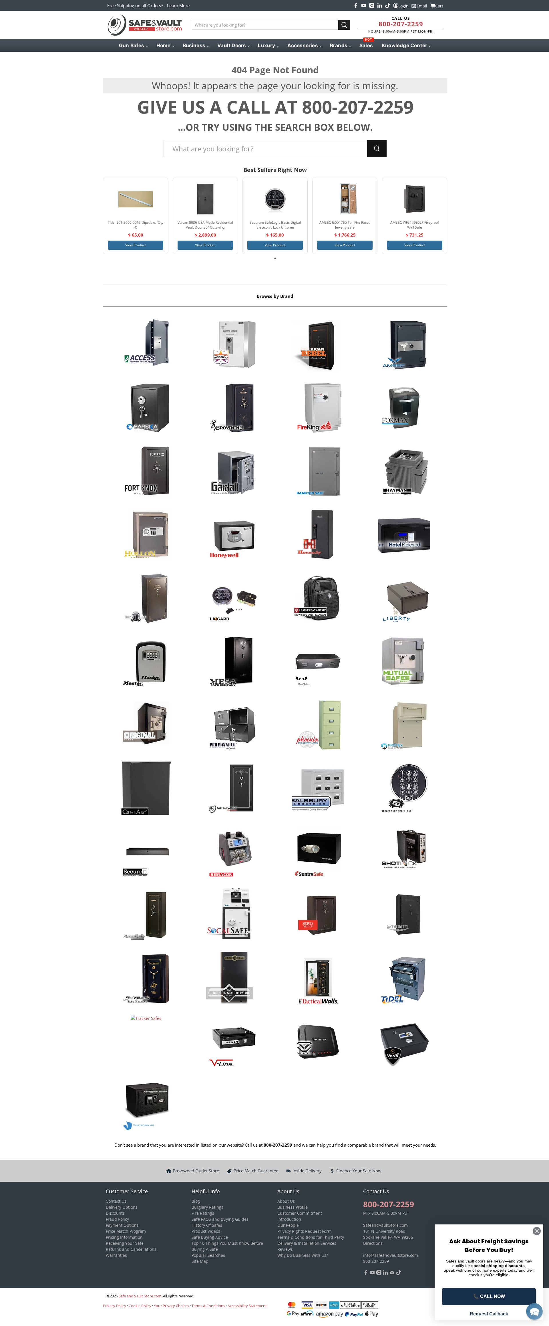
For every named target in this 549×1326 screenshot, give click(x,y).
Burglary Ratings (207, 1207)
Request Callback (489, 1313)
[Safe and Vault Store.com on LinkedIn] (379, 5)
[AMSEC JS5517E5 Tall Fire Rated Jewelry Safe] (345, 199)
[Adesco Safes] (232, 345)
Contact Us (116, 1201)
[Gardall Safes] (232, 472)
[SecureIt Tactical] (146, 852)
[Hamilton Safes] (318, 472)
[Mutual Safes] (404, 662)
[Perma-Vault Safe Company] (232, 725)
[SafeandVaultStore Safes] (232, 789)
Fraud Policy (117, 1219)
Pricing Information (124, 1237)
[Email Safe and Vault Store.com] (392, 1273)
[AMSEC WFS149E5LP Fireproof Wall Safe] (414, 199)
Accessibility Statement (247, 1305)
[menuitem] (133, 45)
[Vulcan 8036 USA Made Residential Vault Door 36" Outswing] (205, 199)
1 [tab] (275, 258)
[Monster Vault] (318, 662)
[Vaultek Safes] (318, 1042)
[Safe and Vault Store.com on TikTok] (387, 5)
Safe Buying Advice (210, 1237)
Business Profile (292, 1207)
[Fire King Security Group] (318, 408)
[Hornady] (318, 535)
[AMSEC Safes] (404, 345)
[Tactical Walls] (318, 979)
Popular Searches (208, 1255)
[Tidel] (404, 979)
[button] (534, 1311)
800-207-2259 (401, 23)
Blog (196, 1201)
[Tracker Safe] (146, 1042)
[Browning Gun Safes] (232, 408)
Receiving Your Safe (125, 1243)
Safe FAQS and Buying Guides (220, 1219)
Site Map (200, 1261)
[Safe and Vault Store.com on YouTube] (363, 5)
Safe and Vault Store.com (140, 1296)
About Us (286, 1201)
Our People (288, 1225)
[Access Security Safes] (146, 345)
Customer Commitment (299, 1213)
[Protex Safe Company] (404, 725)
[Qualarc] (146, 789)
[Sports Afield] (318, 915)
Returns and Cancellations (131, 1249)
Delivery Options (122, 1207)
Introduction (289, 1219)
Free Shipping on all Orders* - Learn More (148, 5)
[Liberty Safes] (404, 599)
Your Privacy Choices (171, 1305)
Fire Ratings (203, 1213)
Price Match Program (126, 1231)
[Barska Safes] (146, 408)
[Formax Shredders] (404, 408)
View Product (135, 245)
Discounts (115, 1213)
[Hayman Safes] (404, 472)
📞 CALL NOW (489, 1296)
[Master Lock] (146, 662)
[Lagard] (232, 599)
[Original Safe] (146, 725)
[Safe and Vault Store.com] (144, 25)
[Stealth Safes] (404, 915)
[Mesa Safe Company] (232, 662)
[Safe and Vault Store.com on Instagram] (371, 5)
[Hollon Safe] (146, 535)
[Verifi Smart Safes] (404, 1042)
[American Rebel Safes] (318, 345)
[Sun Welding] (146, 979)
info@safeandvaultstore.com (390, 1255)
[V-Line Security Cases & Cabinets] (232, 1042)
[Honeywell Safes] (232, 535)
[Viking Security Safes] (146, 1106)
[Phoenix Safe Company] (318, 725)
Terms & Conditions (208, 1305)
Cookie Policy (140, 1305)
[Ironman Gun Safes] (146, 599)
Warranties (116, 1255)
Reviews (285, 1249)
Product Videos (206, 1231)
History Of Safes (207, 1225)
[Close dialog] (536, 1231)
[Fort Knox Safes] (146, 472)
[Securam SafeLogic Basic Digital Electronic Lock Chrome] (275, 199)
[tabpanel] (135, 216)
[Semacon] (232, 852)
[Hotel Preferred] (404, 535)
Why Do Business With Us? (302, 1255)
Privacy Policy (114, 1305)
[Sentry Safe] (318, 852)
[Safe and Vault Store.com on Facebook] (355, 5)
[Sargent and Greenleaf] (404, 789)
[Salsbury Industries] (318, 789)
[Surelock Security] (232, 979)
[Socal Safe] (232, 915)
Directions (373, 1243)
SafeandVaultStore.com (385, 1225)
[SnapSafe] (146, 915)
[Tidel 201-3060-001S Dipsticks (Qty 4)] (135, 199)
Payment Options (122, 1225)
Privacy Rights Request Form (304, 1231)
